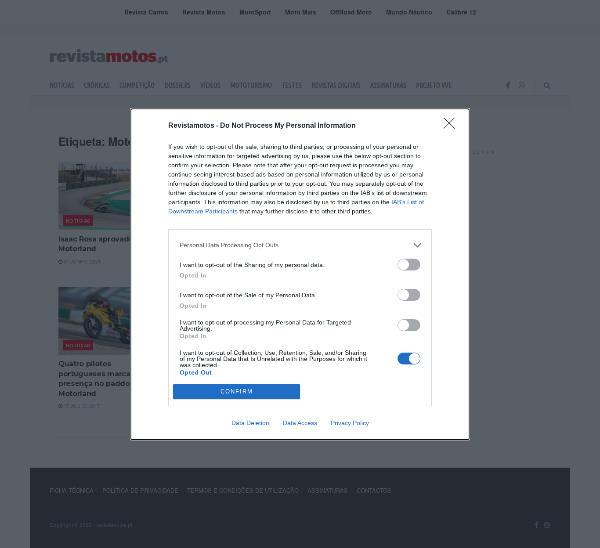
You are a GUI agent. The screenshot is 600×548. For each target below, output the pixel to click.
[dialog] (300, 274)
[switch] (409, 264)
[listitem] (300, 245)
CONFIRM (236, 391)
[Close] (452, 126)
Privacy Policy (350, 422)
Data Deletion (250, 422)
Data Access (300, 422)
